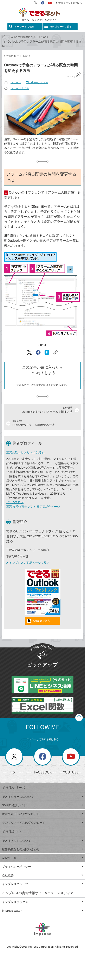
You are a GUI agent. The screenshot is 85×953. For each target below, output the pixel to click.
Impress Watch (12, 910)
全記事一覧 (9, 858)
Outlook (43, 37)
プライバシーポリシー (16, 866)
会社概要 (8, 875)
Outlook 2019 (20, 88)
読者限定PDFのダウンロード (20, 814)
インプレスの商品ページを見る (29, 562)
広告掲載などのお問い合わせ (21, 849)
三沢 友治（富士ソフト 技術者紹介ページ (33, 506)
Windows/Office (21, 37)
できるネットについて (70, 2)
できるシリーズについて (18, 796)
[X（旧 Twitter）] (35, 2)
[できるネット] (3, 37)
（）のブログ (15, 502)
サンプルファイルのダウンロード (23, 822)
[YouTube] (50, 3)
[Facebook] (42, 3)
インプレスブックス (15, 902)
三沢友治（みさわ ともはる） (25, 452)
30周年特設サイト (14, 805)
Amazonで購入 (41, 620)
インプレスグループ (15, 884)
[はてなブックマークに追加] (47, 352)
